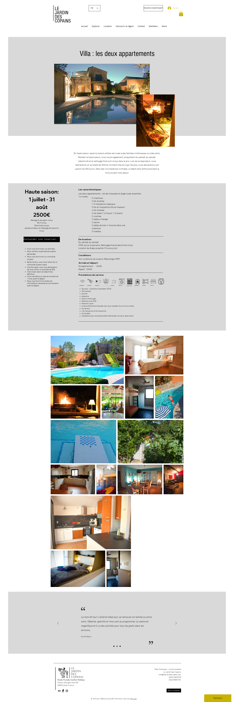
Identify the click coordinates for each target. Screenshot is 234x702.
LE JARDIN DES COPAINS (63, 15)
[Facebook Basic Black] (63, 690)
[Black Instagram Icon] (66, 690)
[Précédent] (58, 623)
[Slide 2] (117, 646)
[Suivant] (176, 623)
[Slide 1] (113, 646)
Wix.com (133, 699)
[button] (181, 13)
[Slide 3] (120, 646)
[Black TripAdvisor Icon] (59, 690)
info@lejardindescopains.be (170, 675)
